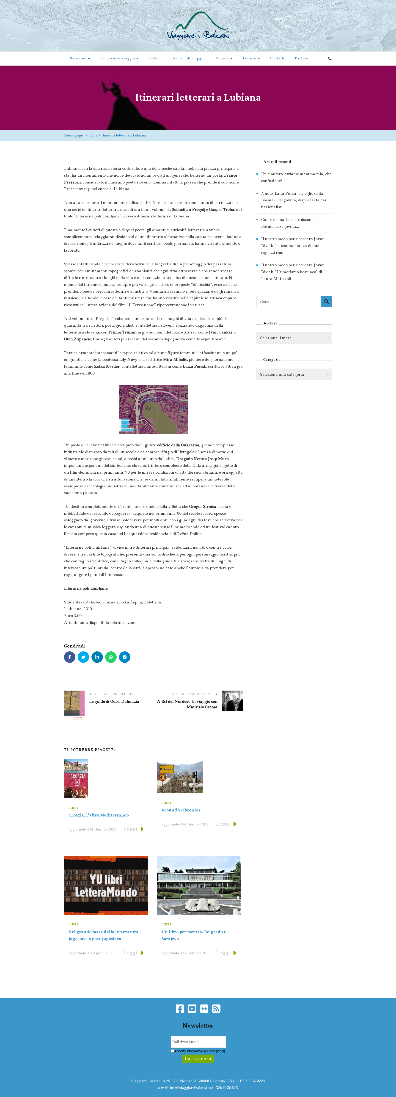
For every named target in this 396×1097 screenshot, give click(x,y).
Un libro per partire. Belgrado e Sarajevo (194, 935)
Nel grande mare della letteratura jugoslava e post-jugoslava (103, 935)
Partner (302, 58)
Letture (249, 58)
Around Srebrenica (181, 810)
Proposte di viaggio (117, 58)
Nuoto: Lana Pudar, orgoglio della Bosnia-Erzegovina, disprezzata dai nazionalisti (293, 200)
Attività (222, 58)
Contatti (277, 58)
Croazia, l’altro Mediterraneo (99, 815)
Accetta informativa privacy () (199, 1051)
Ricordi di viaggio (189, 58)
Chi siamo (77, 58)
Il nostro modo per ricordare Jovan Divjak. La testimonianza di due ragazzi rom (293, 245)
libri (73, 808)
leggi (220, 1051)
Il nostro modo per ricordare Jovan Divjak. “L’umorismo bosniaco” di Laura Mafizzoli (293, 271)
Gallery (156, 58)
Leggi (130, 829)
